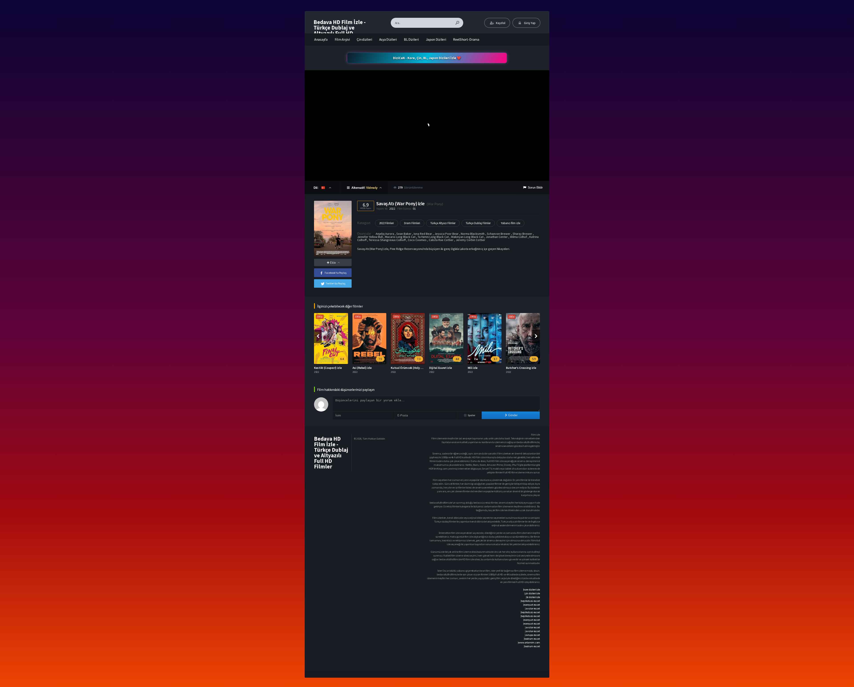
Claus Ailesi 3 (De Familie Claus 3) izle (530, 368)
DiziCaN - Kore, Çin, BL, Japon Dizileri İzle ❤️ (427, 58)
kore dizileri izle (532, 589)
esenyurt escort (532, 604)
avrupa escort (532, 635)
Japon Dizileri (436, 39)
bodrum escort (532, 638)
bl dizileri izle (533, 597)
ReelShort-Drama (466, 39)
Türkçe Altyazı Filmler (442, 223)
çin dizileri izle (532, 593)
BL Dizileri (411, 39)
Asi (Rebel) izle (323, 368)
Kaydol (500, 23)
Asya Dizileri (388, 39)
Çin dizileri (364, 39)
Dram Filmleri (412, 223)
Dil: (316, 187)
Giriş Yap (529, 23)
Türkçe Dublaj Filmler (478, 223)
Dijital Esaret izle (402, 368)
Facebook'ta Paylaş (335, 272)
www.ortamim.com (529, 642)
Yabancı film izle (510, 223)
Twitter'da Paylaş (335, 283)
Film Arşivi (342, 39)
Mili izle (434, 368)
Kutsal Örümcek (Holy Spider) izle (374, 368)
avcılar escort (533, 608)
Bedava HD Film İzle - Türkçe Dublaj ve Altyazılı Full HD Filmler (340, 30)
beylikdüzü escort (530, 601)
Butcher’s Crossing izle (483, 368)
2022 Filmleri (386, 223)
